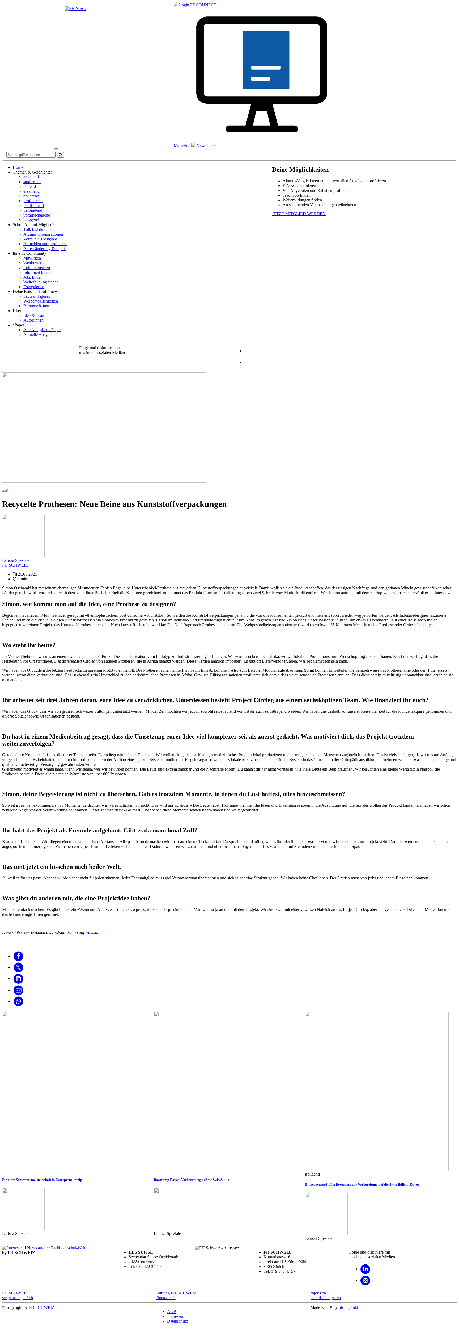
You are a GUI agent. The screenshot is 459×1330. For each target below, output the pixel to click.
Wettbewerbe (34, 263)
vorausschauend (36, 215)
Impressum (176, 1316)
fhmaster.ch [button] (166, 1298)
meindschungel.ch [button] (326, 1298)
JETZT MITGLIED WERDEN (299, 213)
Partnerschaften (36, 306)
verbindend (32, 210)
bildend (29, 186)
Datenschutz (177, 1321)
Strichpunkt (348, 1307)
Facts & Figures (36, 296)
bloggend (31, 220)
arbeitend (31, 177)
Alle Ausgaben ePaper (42, 329)
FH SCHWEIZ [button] (15, 1293)
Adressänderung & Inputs (44, 248)
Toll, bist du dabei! (39, 229)
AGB (171, 1311)
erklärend (31, 196)
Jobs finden (32, 277)
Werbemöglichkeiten (40, 301)
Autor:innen (33, 320)
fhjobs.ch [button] (318, 1293)
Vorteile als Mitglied (40, 239)
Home (18, 167)
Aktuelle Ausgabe (38, 334)
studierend (32, 181)
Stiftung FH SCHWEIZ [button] (176, 1293)
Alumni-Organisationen (43, 234)
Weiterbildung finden (41, 282)
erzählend (31, 191)
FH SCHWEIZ (42, 1307)
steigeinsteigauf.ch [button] (17, 1298)
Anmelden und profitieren (45, 243)
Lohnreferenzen (36, 267)
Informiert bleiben (38, 272)
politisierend (33, 205)
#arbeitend (11, 491)
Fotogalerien (33, 286)
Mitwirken (32, 258)
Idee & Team (34, 315)
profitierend (33, 200)
